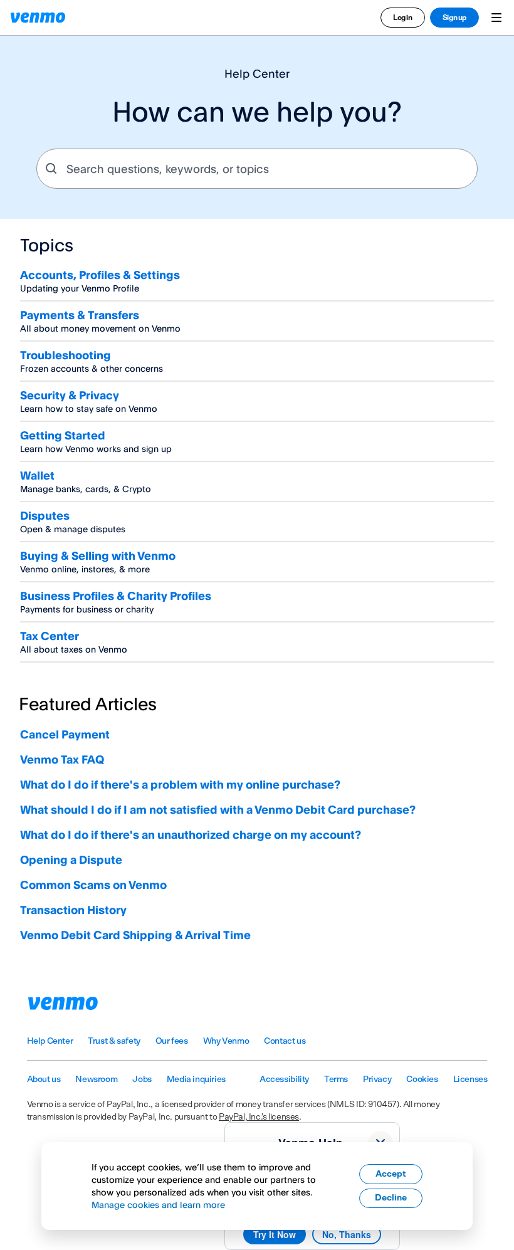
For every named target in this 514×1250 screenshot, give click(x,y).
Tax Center (49, 636)
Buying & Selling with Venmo (98, 555)
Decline (391, 1198)
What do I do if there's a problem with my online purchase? (180, 784)
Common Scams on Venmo (93, 884)
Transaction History (73, 909)
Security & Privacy (69, 395)
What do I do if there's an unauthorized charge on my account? (190, 834)
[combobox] (257, 169)
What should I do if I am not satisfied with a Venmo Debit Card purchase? (218, 809)
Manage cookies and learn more (158, 1204)
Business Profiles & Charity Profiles (115, 595)
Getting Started (62, 435)
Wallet (37, 475)
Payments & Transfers (79, 315)
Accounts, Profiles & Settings (100, 274)
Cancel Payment (65, 734)
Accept (390, 1174)
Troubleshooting (65, 355)
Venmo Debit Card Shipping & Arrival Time (135, 935)
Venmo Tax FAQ (62, 759)
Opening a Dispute (71, 859)
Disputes (45, 515)
